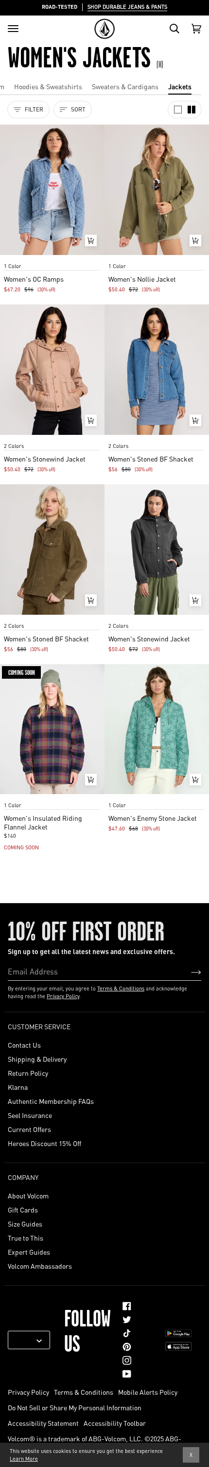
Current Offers (29, 1129)
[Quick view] (91, 240)
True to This (25, 1237)
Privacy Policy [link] (28, 1391)
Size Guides (25, 1223)
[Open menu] (13, 28)
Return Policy (28, 1072)
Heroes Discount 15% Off (44, 1143)
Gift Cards (23, 1209)
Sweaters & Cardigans (125, 86)
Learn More (24, 1458)
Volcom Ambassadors (40, 1265)
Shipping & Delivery (37, 1058)
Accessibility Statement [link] (43, 1423)
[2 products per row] (191, 109)
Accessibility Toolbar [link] (115, 1423)
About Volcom (28, 1195)
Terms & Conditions (120, 988)
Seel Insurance (30, 1115)
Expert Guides (29, 1251)
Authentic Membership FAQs (51, 1101)
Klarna (18, 1087)
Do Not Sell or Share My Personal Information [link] (74, 1407)
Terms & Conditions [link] (83, 1391)
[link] (126, 1306)
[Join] (188, 971)
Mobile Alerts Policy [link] (147, 1391)
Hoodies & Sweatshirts (48, 86)
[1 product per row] (178, 109)
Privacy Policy (63, 996)
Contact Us (24, 1044)
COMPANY (23, 1177)
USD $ (25, 1340)
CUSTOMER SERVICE (39, 1026)
